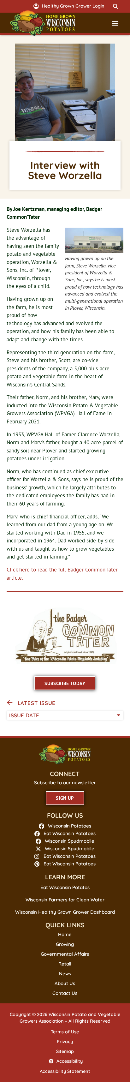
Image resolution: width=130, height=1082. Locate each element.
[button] (115, 6)
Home (65, 935)
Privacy (65, 1041)
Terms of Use (65, 1032)
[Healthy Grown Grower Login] (36, 6)
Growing (65, 944)
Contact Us (64, 993)
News (65, 974)
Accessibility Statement (65, 1071)
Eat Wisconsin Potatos (65, 887)
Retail (64, 964)
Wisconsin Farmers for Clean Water (65, 900)
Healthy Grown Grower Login (73, 6)
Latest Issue (37, 703)
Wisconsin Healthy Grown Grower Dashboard (65, 912)
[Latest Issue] (10, 703)
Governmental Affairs (65, 954)
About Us (65, 983)
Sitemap (65, 1051)
